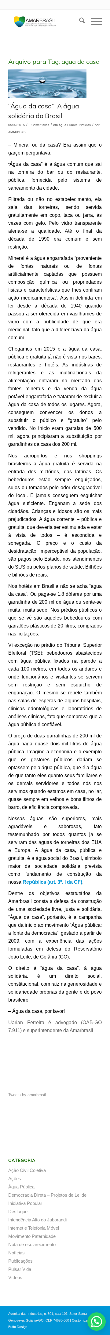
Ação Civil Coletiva (27, 1170)
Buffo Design (17, 1327)
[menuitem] (79, 21)
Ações (14, 1178)
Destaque (18, 1211)
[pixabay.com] (47, 83)
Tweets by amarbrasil (27, 1095)
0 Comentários (39, 125)
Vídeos (15, 1277)
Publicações (20, 1261)
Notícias (85, 125)
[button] (96, 1321)
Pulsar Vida (19, 1269)
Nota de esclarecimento (32, 1244)
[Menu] (93, 21)
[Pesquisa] (79, 21)
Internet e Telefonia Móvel (33, 1228)
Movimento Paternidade (32, 1236)
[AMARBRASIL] (45, 21)
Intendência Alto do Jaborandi (37, 1219)
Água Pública (68, 125)
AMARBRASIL (18, 132)
